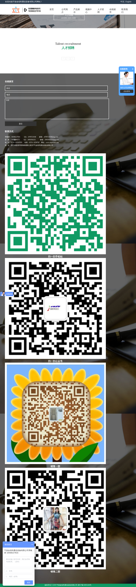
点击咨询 (127, 91)
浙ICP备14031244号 (84, 585)
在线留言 (112, 10)
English (128, 2)
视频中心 (88, 10)
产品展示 (76, 10)
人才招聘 (100, 10)
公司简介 (64, 10)
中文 (122, 2)
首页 (52, 9)
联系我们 (124, 10)
